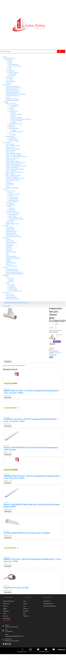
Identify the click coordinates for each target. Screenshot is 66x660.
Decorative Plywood (14, 214)
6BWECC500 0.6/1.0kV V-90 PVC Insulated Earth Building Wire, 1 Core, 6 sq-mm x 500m (32, 392)
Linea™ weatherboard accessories (14, 172)
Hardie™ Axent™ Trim (11, 150)
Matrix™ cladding (10, 173)
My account (25, 611)
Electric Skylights (13, 289)
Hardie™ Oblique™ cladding (12, 161)
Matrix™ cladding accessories (13, 175)
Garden (5, 37)
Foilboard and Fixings (11, 231)
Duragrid (13, 116)
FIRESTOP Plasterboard (12, 89)
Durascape (14, 122)
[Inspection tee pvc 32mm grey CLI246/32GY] (49, 357)
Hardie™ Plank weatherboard (13, 164)
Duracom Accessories (16, 114)
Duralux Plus (12, 125)
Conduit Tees (25, 302)
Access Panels (9, 80)
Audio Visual (9, 248)
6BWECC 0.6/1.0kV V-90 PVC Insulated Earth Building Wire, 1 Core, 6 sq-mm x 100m (32, 560)
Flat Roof (11, 278)
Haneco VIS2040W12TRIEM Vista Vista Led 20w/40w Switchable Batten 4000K (32, 505)
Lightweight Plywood (14, 200)
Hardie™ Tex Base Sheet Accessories (15, 169)
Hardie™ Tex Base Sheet (12, 167)
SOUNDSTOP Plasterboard (12, 92)
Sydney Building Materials (32, 651)
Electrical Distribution (11, 256)
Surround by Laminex (14, 141)
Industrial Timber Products (12, 223)
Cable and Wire (10, 241)
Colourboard (12, 220)
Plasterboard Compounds (12, 98)
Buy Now (52, 344)
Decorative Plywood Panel (15, 217)
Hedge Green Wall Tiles (12, 269)
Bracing (10, 192)
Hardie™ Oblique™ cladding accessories (15, 162)
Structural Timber (10, 191)
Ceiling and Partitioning (4, 8)
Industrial (8, 259)
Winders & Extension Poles (15, 291)
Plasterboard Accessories (12, 100)
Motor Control (9, 244)
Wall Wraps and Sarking (12, 234)
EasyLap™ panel (10, 147)
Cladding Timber (10, 136)
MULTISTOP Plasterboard (12, 95)
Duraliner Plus (12, 127)
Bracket (11, 62)
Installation (8, 261)
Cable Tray (8, 264)
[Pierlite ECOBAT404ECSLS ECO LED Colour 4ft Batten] (11, 521)
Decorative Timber (10, 211)
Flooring (11, 195)
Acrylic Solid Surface (14, 212)
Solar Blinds (12, 280)
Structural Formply (13, 198)
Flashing (11, 281)
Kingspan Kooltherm (11, 233)
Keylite (7, 283)
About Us (25, 603)
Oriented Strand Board (14, 194)
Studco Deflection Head (14, 66)
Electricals (5, 33)
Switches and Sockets (11, 242)
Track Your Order (10, 295)
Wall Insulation (9, 227)
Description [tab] (8, 361)
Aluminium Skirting (10, 81)
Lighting (8, 239)
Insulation (5, 28)
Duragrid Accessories (16, 117)
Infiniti (7, 277)
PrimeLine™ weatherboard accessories (15, 178)
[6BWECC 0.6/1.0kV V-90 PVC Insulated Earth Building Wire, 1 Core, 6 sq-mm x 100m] (11, 547)
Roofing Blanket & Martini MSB (13, 236)
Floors (7, 186)
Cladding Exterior (13, 137)
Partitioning (9, 59)
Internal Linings (10, 183)
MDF (10, 206)
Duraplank (13, 130)
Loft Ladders (12, 284)
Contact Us (5, 45)
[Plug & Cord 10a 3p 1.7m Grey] (11, 576)
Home (6, 3)
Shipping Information (11, 297)
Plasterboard (6, 11)
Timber (5, 24)
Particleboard (12, 209)
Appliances (9, 247)
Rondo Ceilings (10, 70)
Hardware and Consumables (13, 258)
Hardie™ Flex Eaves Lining (12, 158)
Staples (10, 78)
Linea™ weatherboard (11, 170)
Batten (10, 61)
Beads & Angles (10, 77)
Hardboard (11, 208)
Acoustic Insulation (10, 228)
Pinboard (11, 203)
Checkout (25, 608)
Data (7, 253)
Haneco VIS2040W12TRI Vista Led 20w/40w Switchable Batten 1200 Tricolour (31, 448)
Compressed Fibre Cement (15, 123)
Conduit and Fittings (11, 252)
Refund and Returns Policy (12, 298)
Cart (24, 606)
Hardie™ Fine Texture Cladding (13, 155)
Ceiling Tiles (9, 83)
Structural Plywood (13, 197)
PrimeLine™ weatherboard (12, 177)
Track (10, 69)
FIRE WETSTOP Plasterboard (13, 91)
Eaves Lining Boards (14, 105)
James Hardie (6, 20)
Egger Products (12, 216)
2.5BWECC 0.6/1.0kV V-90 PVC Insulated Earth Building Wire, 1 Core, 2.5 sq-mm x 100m (31, 420)
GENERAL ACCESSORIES (12, 187)
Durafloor (13, 134)
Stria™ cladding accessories (13, 180)
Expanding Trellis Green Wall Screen (15, 273)
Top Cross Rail (12, 75)
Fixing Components (13, 64)
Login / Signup (9, 294)
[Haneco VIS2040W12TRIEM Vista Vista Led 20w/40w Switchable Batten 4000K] (11, 493)
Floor (10, 133)
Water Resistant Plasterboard (13, 87)
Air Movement (9, 245)
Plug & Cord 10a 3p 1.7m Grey (16, 587)
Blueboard (11, 108)
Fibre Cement (6, 603)
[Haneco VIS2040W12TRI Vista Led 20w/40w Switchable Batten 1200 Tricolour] (11, 436)
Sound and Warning (11, 262)
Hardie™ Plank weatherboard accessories (16, 166)
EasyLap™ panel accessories (13, 148)
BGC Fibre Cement (10, 103)
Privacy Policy (46, 601)
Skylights (6, 41)
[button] (58, 24)
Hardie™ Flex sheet (10, 159)
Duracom (13, 112)
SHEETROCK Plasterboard (12, 86)
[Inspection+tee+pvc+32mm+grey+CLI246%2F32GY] (50, 357)
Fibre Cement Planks (14, 128)
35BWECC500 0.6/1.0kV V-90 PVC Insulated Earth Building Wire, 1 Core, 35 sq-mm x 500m (32, 477)
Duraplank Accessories (16, 131)
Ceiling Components (14, 72)
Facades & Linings (13, 111)
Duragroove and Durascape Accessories (21, 119)
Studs (10, 67)
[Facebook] (3, 644)
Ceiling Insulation (10, 230)
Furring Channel (12, 73)
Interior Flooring (10, 184)
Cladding (6, 16)
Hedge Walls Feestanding (12, 270)
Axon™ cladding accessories (13, 145)
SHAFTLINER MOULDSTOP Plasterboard (16, 94)
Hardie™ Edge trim (10, 152)
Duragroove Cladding (16, 120)
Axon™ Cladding (10, 144)
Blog (24, 613)
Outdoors (8, 181)
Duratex (13, 109)
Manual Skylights (13, 287)
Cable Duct (9, 250)
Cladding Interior (13, 139)
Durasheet (13, 106)
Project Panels (9, 222)
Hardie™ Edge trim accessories (13, 153)
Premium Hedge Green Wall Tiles (14, 272)
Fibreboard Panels (10, 205)
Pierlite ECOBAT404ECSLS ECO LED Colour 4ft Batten (27, 533)
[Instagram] (8, 644)
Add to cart (57, 341)
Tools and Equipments (11, 266)
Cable (7, 255)
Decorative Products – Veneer (16, 219)
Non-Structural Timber (11, 202)
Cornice (8, 97)
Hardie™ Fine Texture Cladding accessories (16, 156)
